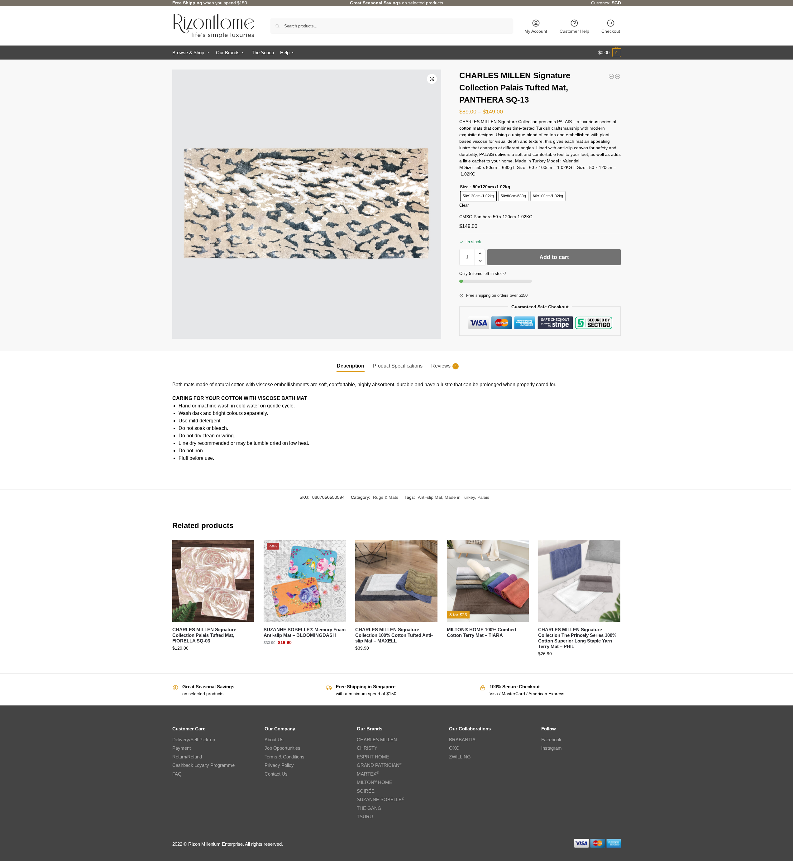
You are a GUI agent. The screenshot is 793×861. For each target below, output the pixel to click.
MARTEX (368, 774)
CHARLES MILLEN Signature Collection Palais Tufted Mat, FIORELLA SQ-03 (204, 635)
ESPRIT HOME (373, 756)
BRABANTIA (462, 739)
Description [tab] (350, 365)
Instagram (551, 748)
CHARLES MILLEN (377, 739)
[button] (609, 53)
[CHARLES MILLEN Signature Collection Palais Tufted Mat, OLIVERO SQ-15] (617, 76)
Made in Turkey (460, 497)
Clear (464, 205)
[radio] (478, 196)
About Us (274, 739)
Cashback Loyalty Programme (203, 765)
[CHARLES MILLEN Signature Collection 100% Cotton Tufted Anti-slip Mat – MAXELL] (396, 581)
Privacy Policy (279, 765)
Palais (483, 497)
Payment (181, 748)
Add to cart (554, 257)
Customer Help (574, 31)
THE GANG (369, 808)
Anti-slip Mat (430, 497)
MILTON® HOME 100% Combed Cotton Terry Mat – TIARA (481, 632)
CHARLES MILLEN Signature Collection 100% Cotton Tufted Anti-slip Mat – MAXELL (394, 635)
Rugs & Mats (385, 497)
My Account (535, 31)
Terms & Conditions (284, 756)
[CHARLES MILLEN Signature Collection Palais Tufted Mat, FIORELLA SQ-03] (213, 581)
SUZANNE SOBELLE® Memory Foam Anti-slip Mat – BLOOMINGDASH (305, 632)
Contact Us (276, 774)
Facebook (551, 739)
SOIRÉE (366, 791)
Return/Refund (187, 756)
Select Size (213, 661)
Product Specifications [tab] (398, 365)
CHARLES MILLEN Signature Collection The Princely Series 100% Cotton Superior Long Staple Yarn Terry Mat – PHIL (577, 638)
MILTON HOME (374, 782)
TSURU (365, 816)
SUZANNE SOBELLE (380, 799)
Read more (487, 645)
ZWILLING (460, 756)
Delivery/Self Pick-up (193, 739)
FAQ (177, 774)
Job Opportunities (282, 748)
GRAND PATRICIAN (379, 765)
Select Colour (304, 655)
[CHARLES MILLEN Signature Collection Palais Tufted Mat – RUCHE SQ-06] (611, 76)
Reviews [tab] (443, 365)
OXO (454, 748)
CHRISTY (367, 748)
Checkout (610, 31)
